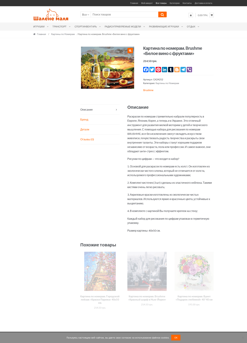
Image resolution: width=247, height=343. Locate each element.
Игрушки (39, 26)
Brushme (148, 90)
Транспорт (59, 26)
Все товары (161, 3)
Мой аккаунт (147, 3)
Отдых (191, 26)
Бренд (84, 119)
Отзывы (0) (87, 139)
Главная (134, 3)
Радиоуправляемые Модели (123, 26)
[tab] (100, 110)
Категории (175, 3)
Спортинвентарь (86, 26)
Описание (86, 109)
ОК (175, 337)
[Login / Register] (191, 15)
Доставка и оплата (203, 3)
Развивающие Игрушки (164, 26)
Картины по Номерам (63, 34)
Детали (84, 129)
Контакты (187, 3)
